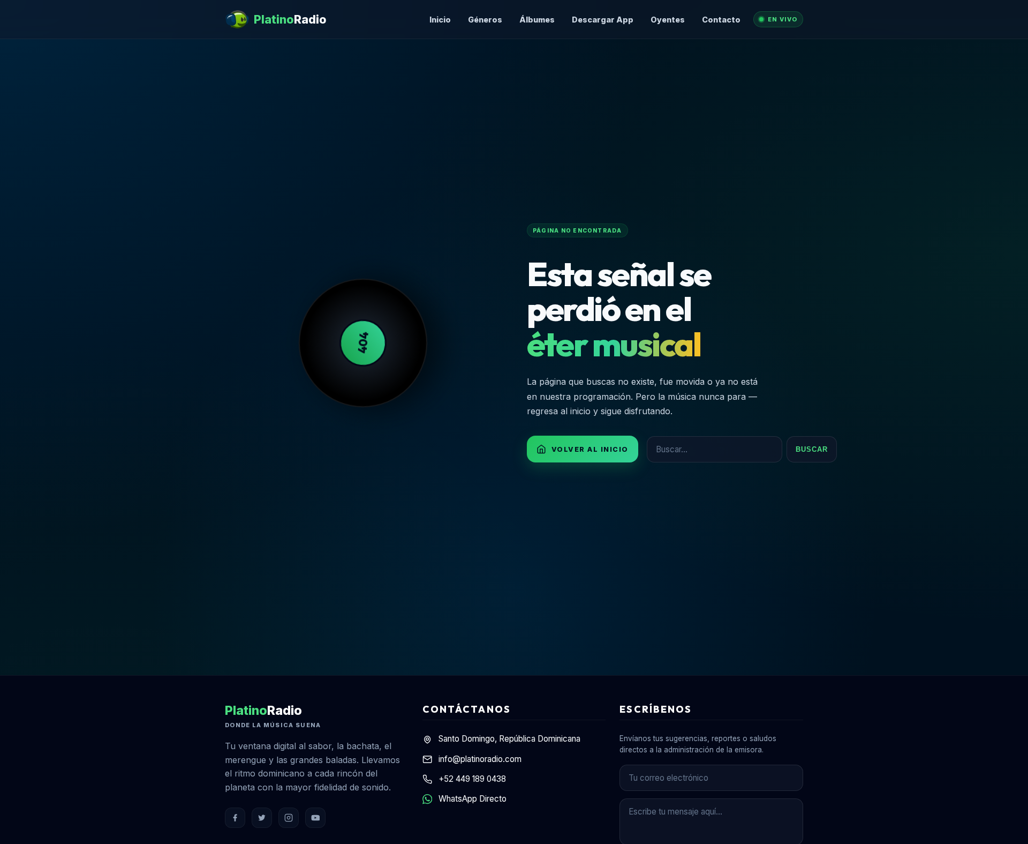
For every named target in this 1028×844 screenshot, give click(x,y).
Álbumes (537, 19)
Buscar (812, 449)
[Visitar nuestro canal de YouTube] (315, 818)
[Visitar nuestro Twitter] (262, 818)
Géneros (485, 19)
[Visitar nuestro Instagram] (288, 818)
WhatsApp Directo (473, 799)
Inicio (440, 19)
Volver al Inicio (590, 449)
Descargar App (602, 19)
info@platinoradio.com (480, 759)
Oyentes (668, 19)
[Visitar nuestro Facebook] (235, 818)
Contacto (721, 19)
